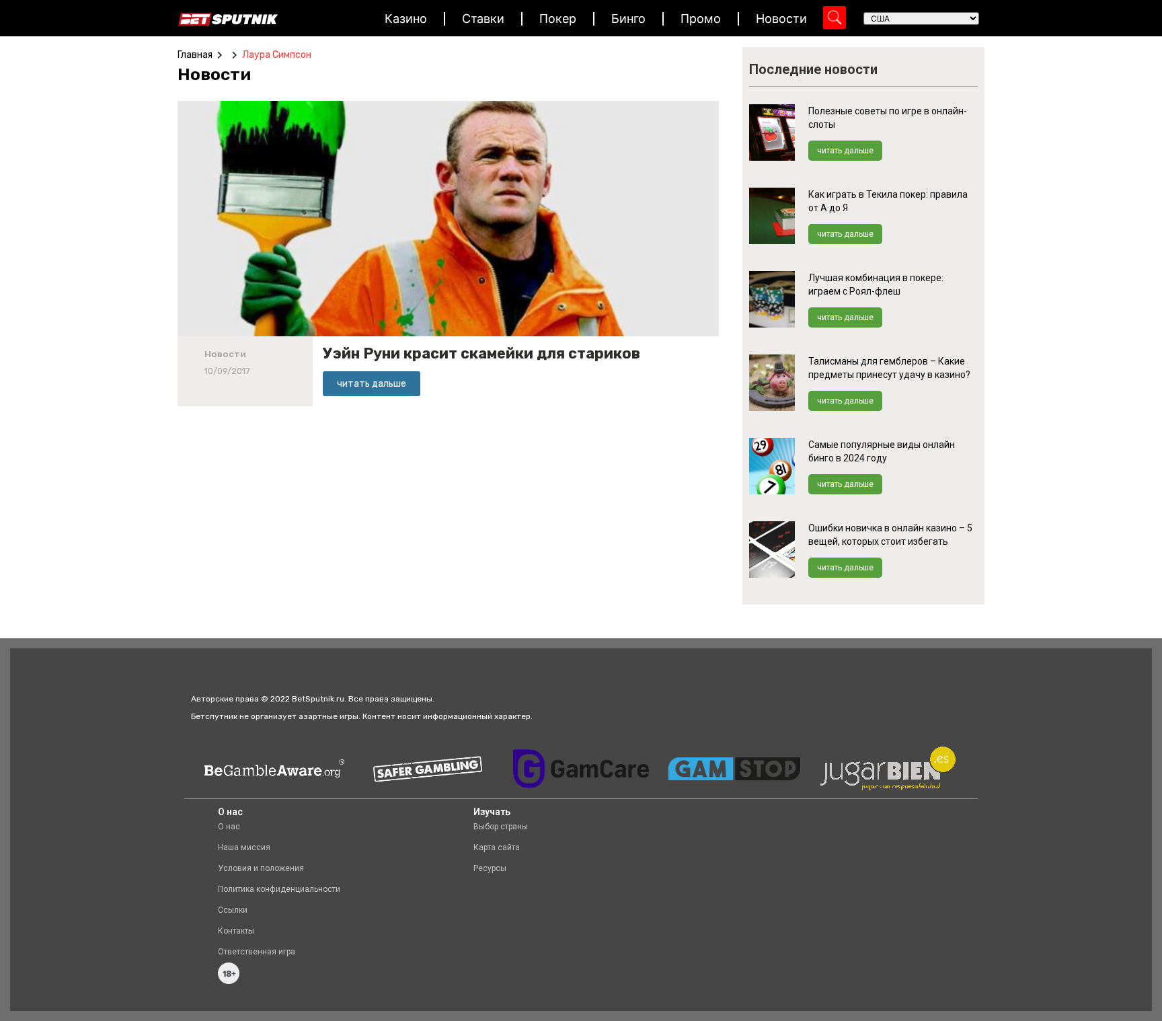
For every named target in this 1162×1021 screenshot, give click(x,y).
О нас (229, 826)
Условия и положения (261, 868)
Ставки (483, 18)
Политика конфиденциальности (279, 889)
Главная (195, 55)
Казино (406, 18)
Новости (781, 18)
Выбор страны (500, 826)
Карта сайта (496, 847)
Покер (557, 18)
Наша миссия (244, 847)
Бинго (628, 18)
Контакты (236, 931)
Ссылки (232, 910)
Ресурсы (489, 868)
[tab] (218, 74)
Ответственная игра (256, 951)
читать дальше (845, 150)
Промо (701, 18)
